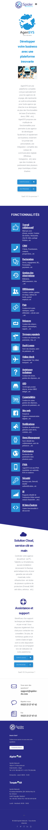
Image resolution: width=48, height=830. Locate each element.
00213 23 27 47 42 (29, 704)
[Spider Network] (24, 6)
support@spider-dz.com (29, 692)
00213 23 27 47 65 (29, 715)
